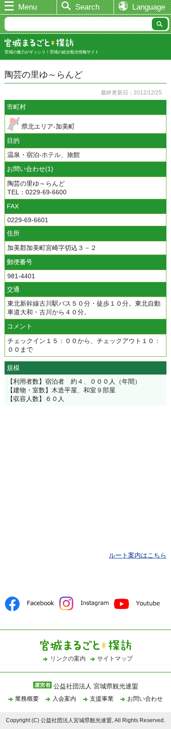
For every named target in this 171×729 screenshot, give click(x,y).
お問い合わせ (145, 698)
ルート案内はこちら (137, 555)
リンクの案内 (68, 658)
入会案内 (64, 698)
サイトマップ (115, 658)
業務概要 (27, 698)
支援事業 (102, 698)
